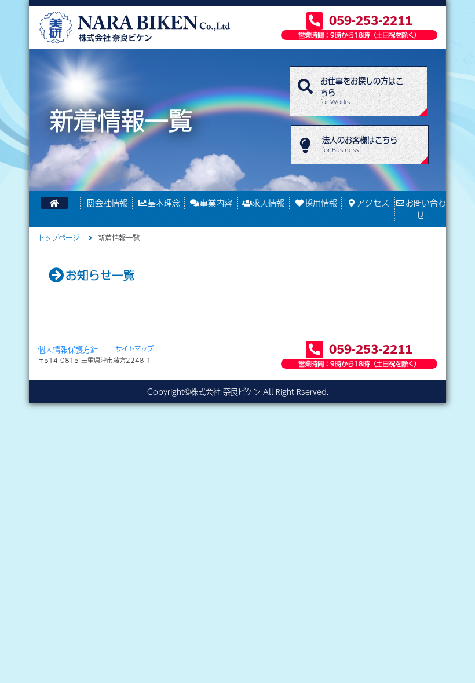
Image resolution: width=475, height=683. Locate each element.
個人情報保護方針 (68, 349)
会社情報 (111, 203)
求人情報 (268, 203)
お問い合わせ (425, 209)
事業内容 (216, 203)
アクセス (373, 203)
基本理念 (164, 203)
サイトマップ (134, 348)
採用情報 (321, 203)
